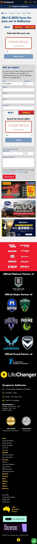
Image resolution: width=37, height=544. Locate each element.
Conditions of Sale (23, 535)
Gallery (5, 481)
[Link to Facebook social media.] (18, 539)
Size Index (5, 495)
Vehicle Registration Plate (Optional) (10, 150)
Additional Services (8, 471)
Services (5, 460)
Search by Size (6, 443)
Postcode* (6, 105)
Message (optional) (9, 157)
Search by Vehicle (7, 441)
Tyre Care (5, 448)
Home (5, 13)
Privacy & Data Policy (12, 535)
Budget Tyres (6, 500)
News (4, 484)
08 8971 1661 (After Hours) (13, 397)
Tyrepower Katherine (20, 6)
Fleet (4, 479)
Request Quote (9, 177)
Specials (5, 474)
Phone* (5, 93)
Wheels (5, 452)
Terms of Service (19, 172)
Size (4, 81)
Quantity (27, 81)
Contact (5, 476)
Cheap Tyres (6, 502)
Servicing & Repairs (8, 464)
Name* (5, 87)
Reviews (5, 488)
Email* (5, 99)
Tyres (4, 438)
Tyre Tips (5, 450)
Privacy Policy (7, 172)
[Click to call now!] (26, 2)
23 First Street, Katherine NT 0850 (18, 389)
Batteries (4, 462)
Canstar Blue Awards (8, 497)
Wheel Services (7, 469)
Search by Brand (7, 445)
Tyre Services (6, 467)
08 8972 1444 (11, 393)
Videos (4, 486)
